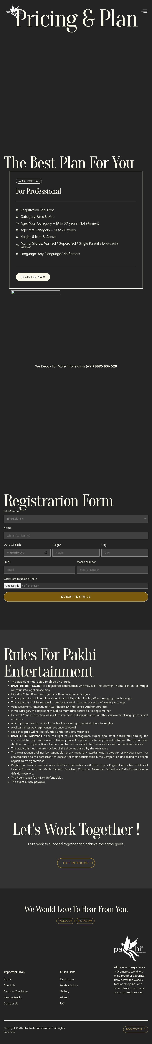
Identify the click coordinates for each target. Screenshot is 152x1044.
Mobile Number (86, 562)
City (104, 545)
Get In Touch (76, 863)
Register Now (33, 277)
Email (7, 562)
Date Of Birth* (13, 544)
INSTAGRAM (85, 920)
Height (56, 545)
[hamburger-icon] (144, 11)
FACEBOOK (65, 920)
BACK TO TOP (134, 1029)
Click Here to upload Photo (20, 579)
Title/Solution (12, 511)
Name (7, 528)
